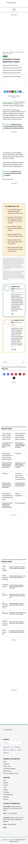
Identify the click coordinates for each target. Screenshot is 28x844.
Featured (5, 782)
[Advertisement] (14, 30)
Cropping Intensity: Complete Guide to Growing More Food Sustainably (16, 587)
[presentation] (7, 437)
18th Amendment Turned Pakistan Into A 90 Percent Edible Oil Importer (20, 445)
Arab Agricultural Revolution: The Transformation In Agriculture (17, 576)
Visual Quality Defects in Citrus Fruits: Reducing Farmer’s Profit (7, 445)
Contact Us (6, 764)
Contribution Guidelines (9, 768)
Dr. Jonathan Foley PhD (15, 68)
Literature (5, 785)
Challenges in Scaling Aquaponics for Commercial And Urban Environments (7, 505)
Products (5, 799)
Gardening (6, 796)
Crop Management (8, 794)
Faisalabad (17, 166)
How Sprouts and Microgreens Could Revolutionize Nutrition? (16, 631)
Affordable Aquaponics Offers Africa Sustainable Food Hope (16, 604)
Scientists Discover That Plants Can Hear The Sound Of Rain (20, 484)
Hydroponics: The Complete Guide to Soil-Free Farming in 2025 (17, 613)
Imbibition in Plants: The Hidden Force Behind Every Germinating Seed (17, 596)
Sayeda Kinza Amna (13, 65)
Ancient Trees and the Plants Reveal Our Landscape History (16, 622)
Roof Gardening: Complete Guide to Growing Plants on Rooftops (15, 228)
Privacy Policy (7, 766)
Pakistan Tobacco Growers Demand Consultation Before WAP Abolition (7, 485)
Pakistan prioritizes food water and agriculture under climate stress (15, 241)
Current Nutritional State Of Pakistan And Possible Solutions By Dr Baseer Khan (15, 211)
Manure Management (20, 503)
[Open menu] (14, 9)
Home (4, 780)
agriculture (16, 109)
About (4, 761)
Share (22, 92)
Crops (4, 787)
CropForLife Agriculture (8, 839)
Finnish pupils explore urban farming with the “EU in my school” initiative (15, 249)
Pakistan (5, 56)
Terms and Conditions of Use (10, 773)
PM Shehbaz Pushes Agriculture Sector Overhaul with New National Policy (7, 465)
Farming (5, 789)
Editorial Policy (7, 771)
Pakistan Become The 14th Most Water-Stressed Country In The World (20, 465)
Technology (6, 792)
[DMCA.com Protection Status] (14, 834)
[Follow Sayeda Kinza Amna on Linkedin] (12, 314)
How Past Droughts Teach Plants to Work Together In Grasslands (17, 567)
